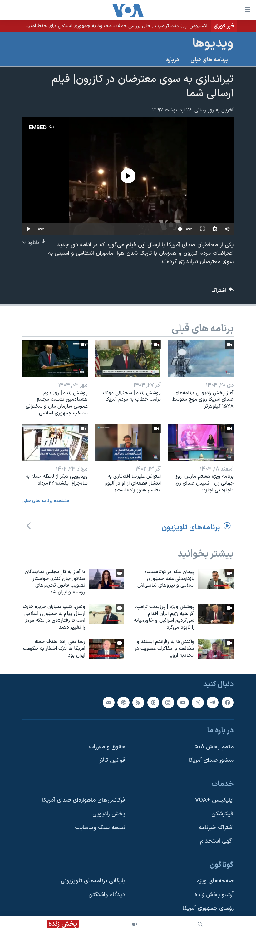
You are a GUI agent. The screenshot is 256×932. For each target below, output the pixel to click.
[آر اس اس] (138, 702)
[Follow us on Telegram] (213, 702)
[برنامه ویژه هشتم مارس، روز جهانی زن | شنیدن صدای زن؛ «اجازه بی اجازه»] (201, 442)
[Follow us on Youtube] (183, 702)
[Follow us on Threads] (153, 702)
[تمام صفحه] (202, 229)
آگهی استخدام (217, 841)
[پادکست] (123, 702)
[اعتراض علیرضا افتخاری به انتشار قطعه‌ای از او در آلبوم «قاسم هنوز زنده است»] (127, 442)
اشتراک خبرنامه (216, 827)
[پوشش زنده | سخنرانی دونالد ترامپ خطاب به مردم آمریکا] (127, 358)
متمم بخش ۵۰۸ (214, 747)
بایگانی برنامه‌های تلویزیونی (93, 881)
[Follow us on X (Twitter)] (198, 702)
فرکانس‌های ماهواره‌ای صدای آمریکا (83, 800)
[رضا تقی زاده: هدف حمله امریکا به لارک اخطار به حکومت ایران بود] (106, 649)
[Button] (222, 292)
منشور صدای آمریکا (211, 760)
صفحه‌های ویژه (215, 881)
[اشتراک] (109, 702)
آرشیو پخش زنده (214, 895)
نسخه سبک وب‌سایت (100, 827)
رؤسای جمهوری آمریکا (208, 908)
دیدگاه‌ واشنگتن (106, 895)
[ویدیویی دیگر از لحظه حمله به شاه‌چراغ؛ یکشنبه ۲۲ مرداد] (55, 442)
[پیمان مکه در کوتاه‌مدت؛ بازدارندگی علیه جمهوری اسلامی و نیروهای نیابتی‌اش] (216, 579)
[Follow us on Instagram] (168, 702)
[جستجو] (200, 924)
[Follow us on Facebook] (228, 702)
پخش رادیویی (108, 814)
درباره (172, 60)
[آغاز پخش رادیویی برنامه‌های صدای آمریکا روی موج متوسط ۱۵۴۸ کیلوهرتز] (201, 358)
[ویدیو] (135, 924)
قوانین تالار (112, 760)
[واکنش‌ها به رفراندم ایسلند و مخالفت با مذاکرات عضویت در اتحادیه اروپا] (216, 649)
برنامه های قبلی (209, 60)
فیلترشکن (222, 814)
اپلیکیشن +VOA (214, 800)
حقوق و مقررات (107, 747)
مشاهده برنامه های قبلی (45, 501)
